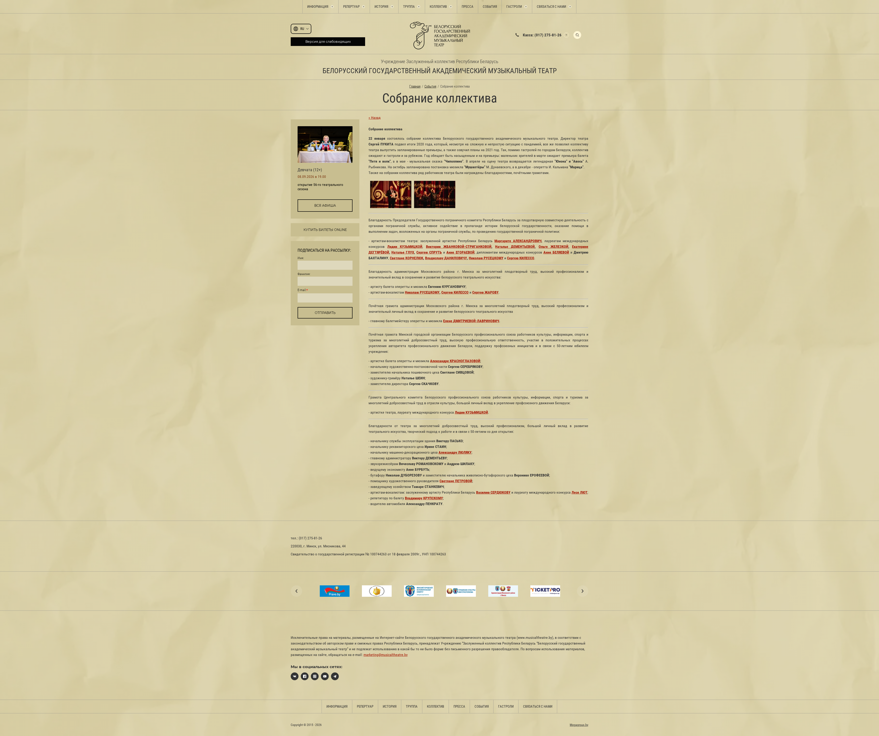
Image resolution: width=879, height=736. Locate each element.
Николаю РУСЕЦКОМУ (486, 258)
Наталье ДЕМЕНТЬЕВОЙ (515, 246)
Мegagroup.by (579, 725)
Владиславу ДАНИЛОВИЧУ (446, 258)
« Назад (375, 117)
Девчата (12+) (310, 169)
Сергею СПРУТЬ (429, 252)
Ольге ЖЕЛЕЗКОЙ (553, 246)
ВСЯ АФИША (325, 205)
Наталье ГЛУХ (402, 252)
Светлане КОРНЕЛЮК (406, 258)
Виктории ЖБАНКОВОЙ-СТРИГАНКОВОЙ (458, 246)
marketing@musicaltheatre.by (386, 655)
